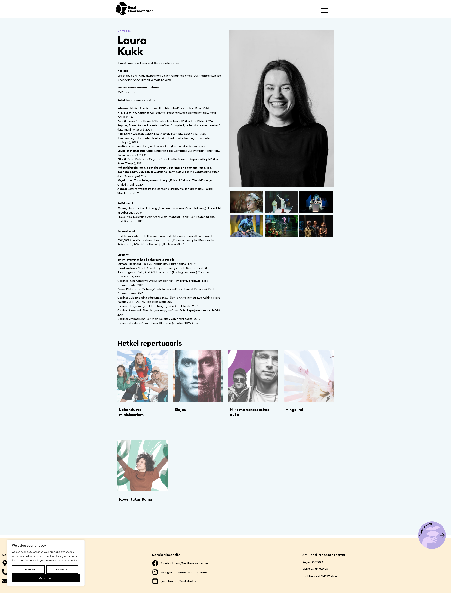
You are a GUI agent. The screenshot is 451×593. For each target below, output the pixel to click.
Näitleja (124, 31)
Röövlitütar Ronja (135, 499)
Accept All (45, 578)
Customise (28, 569)
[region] (46, 563)
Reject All (62, 569)
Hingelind (294, 409)
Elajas (180, 409)
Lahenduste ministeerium (131, 412)
